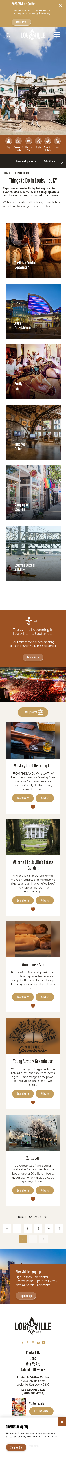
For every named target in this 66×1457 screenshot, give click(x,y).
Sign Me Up (26, 1296)
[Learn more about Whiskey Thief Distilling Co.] (33, 740)
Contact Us (33, 1352)
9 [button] (38, 1228)
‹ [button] (17, 1228)
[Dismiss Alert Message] (60, 5)
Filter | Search (30, 712)
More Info (21, 22)
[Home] (33, 35)
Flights (38, 147)
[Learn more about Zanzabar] (33, 1133)
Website (45, 798)
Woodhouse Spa (33, 964)
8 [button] (28, 1228)
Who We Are (33, 1363)
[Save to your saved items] (33, 806)
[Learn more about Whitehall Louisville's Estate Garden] (33, 837)
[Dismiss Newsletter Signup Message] (62, 1422)
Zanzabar (33, 1158)
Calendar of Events (18, 148)
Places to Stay (28, 148)
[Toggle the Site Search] (8, 35)
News (57, 147)
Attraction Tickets (48, 148)
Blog (8, 147)
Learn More (33, 657)
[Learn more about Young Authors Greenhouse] (33, 1036)
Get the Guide (41, 1411)
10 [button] (48, 1228)
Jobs (33, 1358)
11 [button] (59, 1228)
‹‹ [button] (7, 1228)
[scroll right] (62, 161)
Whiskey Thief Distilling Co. (33, 765)
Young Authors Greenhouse (33, 1061)
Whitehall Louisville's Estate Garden (33, 865)
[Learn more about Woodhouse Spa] (33, 939)
